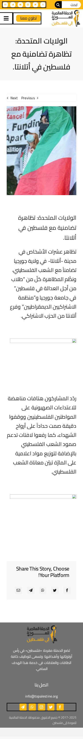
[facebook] (43, 4)
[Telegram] (31, 590)
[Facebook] (67, 590)
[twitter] (35, 4)
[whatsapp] (32, 707)
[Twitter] (55, 590)
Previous (28, 98)
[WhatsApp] (42, 590)
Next (14, 98)
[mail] (5, 4)
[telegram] (12, 4)
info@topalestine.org (41, 696)
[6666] (65, 18)
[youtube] (20, 4)
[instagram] (28, 4)
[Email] (18, 590)
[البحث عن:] (71, 4)
